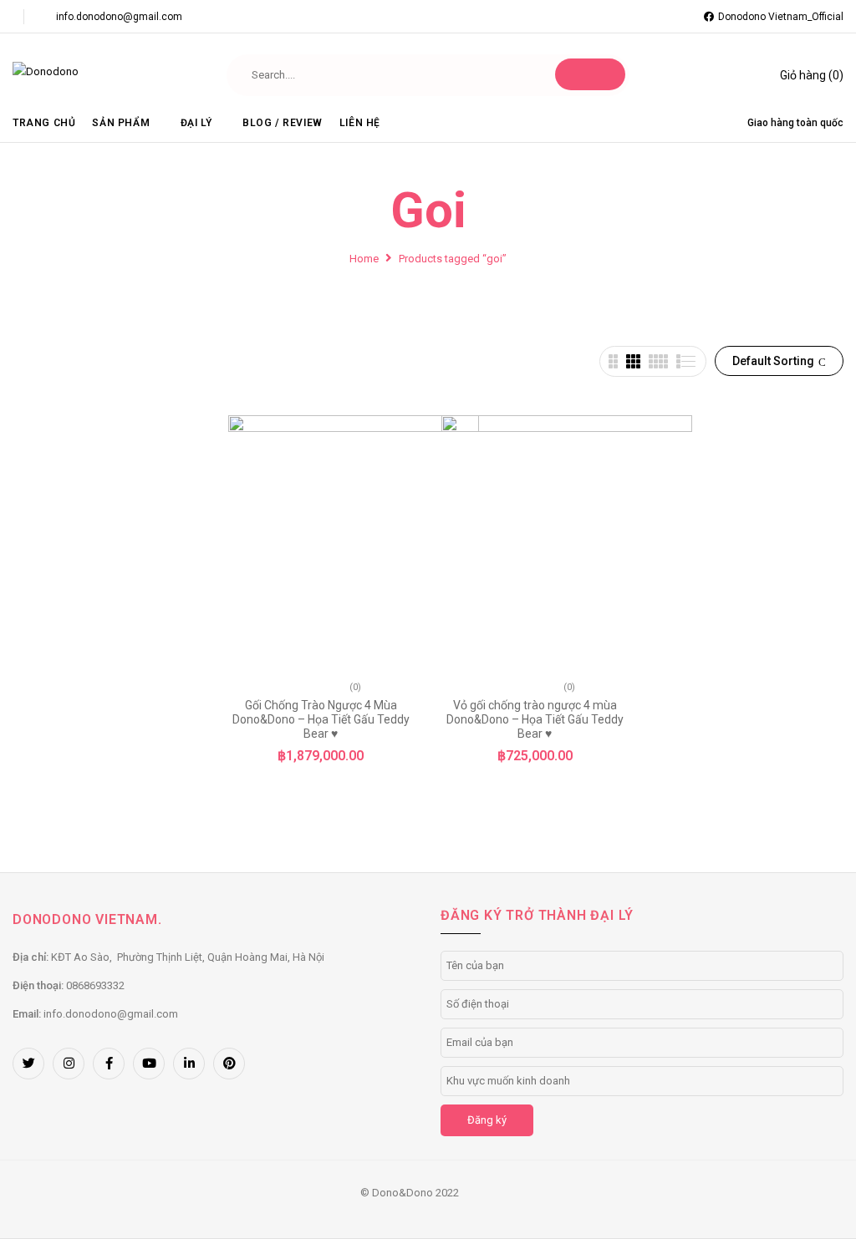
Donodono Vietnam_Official (780, 17)
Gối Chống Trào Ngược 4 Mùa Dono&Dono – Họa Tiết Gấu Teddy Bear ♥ (321, 719)
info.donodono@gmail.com (119, 17)
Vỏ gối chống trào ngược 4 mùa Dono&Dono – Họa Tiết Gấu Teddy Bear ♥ (535, 719)
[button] (800, 75)
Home (364, 258)
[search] (590, 74)
